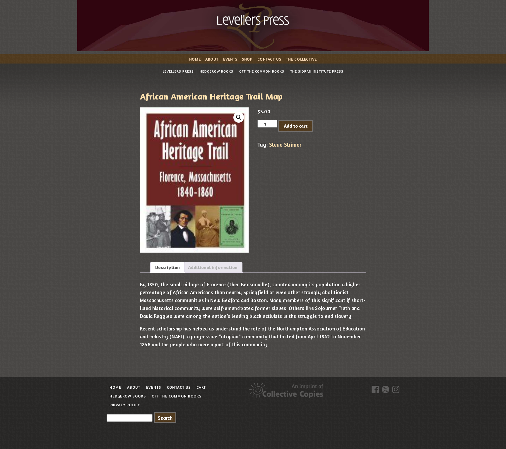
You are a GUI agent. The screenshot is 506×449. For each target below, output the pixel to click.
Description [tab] (167, 267)
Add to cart (295, 126)
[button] (238, 117)
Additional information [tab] (212, 267)
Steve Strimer (285, 144)
